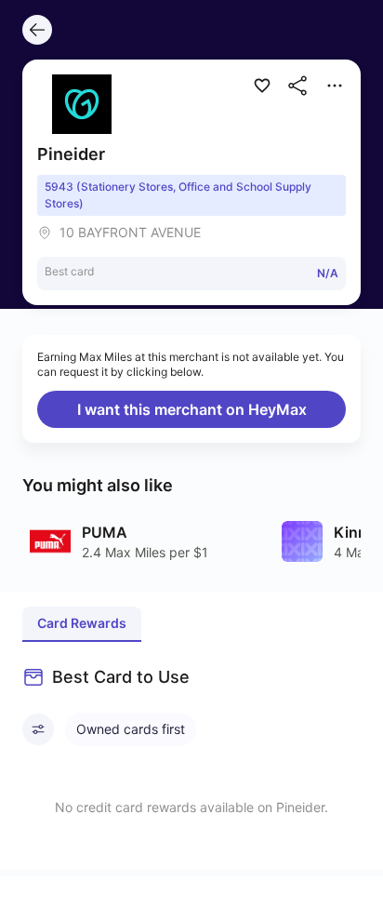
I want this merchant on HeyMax (192, 409)
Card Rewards (81, 623)
